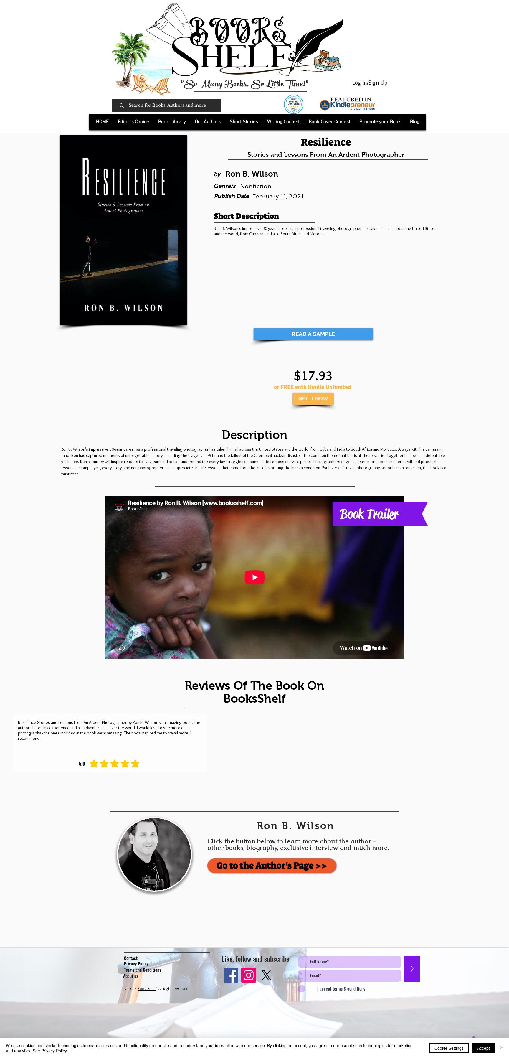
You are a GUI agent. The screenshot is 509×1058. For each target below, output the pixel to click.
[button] (171, 122)
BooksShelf (147, 988)
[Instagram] (248, 975)
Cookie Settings (449, 1048)
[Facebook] (231, 975)
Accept (483, 1048)
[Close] (501, 1048)
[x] (266, 975)
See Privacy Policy (50, 1051)
